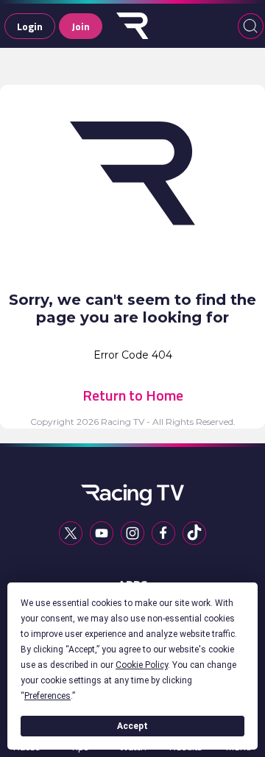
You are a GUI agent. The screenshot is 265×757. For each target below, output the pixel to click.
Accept (132, 726)
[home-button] (132, 26)
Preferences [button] (47, 696)
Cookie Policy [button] (142, 665)
